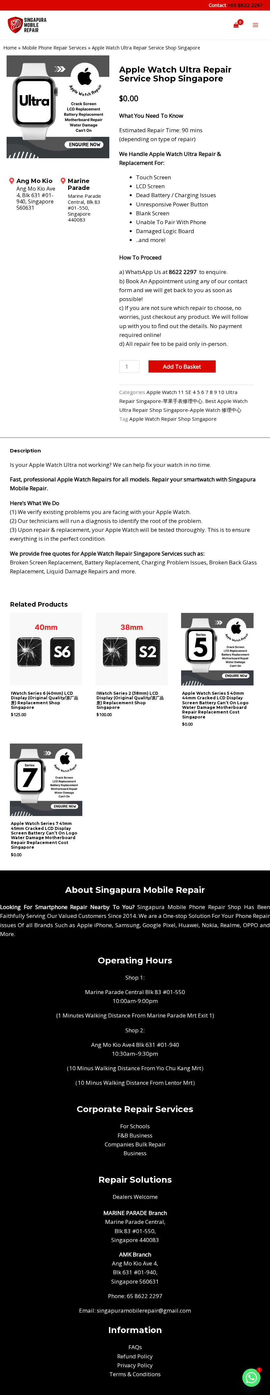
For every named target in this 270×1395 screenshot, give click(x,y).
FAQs (135, 1347)
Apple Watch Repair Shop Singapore (173, 418)
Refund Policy (135, 1356)
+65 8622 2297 (244, 5)
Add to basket (182, 366)
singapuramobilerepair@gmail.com (144, 1310)
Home (10, 48)
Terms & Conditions (135, 1374)
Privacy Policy (135, 1365)
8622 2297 (183, 272)
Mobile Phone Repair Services (54, 48)
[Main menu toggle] (255, 25)
